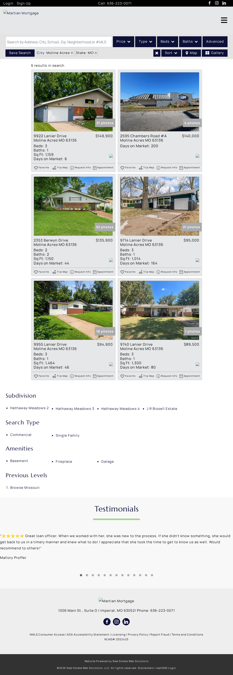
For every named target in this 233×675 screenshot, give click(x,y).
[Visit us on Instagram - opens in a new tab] (217, 3)
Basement (19, 460)
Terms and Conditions (187, 634)
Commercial (21, 434)
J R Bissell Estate (162, 408)
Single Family (68, 435)
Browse (25, 487)
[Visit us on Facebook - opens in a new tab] (210, 3)
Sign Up (24, 3)
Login (8, 3)
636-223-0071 (119, 3)
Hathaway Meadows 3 (75, 408)
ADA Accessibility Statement (88, 634)
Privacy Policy (138, 634)
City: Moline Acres (53, 52)
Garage (107, 461)
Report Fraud (159, 634)
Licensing (118, 634)
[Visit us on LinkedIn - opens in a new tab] (224, 3)
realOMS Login (166, 668)
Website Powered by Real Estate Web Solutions (116, 661)
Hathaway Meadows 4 (120, 408)
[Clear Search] (156, 53)
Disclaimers (146, 668)
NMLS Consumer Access (47, 634)
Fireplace (64, 461)
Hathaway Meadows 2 (29, 408)
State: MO (85, 52)
